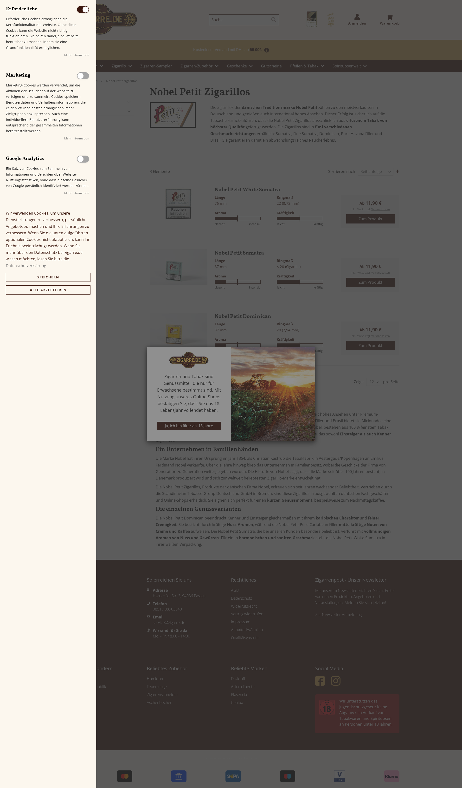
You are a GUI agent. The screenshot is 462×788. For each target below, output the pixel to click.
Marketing (83, 75)
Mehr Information (76, 55)
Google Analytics (83, 159)
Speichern (48, 277)
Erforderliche (83, 9)
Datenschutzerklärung (26, 265)
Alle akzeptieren (48, 290)
